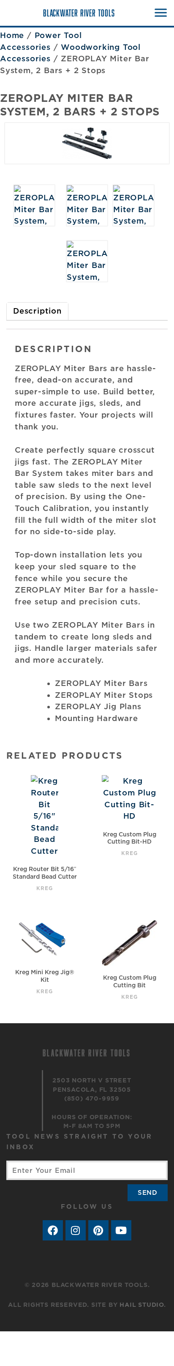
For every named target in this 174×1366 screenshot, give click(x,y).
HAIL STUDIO (142, 1304)
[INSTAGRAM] (75, 1230)
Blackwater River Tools (79, 12)
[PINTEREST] (98, 1230)
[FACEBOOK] (53, 1230)
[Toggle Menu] (160, 12)
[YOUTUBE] (121, 1230)
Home (12, 35)
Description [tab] (37, 310)
